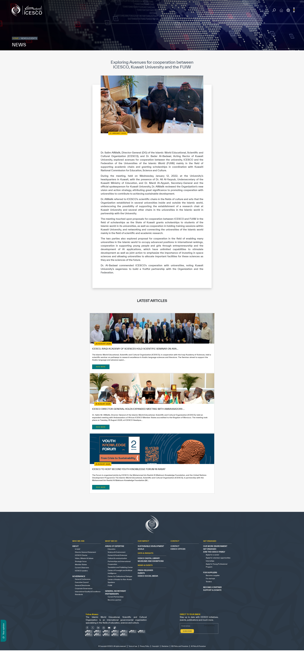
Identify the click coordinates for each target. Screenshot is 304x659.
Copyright (253, 55)
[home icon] (281, 10)
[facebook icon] (87, 627)
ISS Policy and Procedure (277, 55)
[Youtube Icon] (109, 627)
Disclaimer (262, 55)
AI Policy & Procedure (295, 55)
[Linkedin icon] (98, 627)
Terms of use (231, 55)
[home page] (28, 10)
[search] (274, 10)
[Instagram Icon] (103, 627)
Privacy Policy (242, 55)
